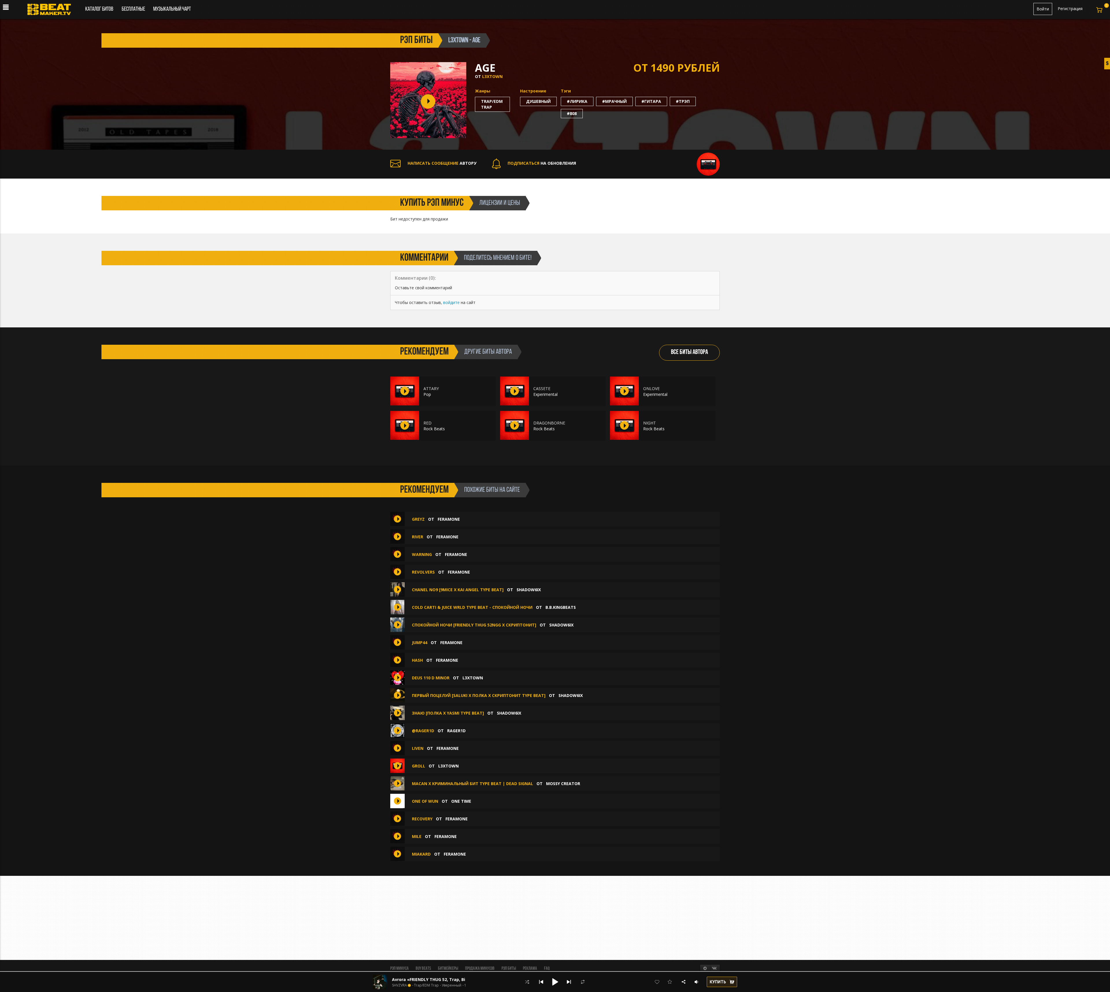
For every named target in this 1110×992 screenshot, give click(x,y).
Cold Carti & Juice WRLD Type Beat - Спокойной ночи (472, 607)
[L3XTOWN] (708, 163)
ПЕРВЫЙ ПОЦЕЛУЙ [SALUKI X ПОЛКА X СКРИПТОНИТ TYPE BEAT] (478, 695)
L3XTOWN (492, 76)
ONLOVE (651, 388)
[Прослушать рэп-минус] (404, 391)
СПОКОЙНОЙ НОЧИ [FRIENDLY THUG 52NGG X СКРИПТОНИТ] (474, 625)
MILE (416, 836)
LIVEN (417, 748)
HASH (417, 660)
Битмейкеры (448, 968)
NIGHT (649, 423)
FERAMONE (449, 519)
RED (427, 423)
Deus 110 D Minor (430, 678)
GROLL (418, 766)
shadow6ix (529, 589)
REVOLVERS (423, 572)
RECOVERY (422, 819)
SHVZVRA (399, 985)
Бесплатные (134, 9)
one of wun (425, 801)
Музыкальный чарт (172, 9)
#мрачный (614, 101)
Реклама (530, 968)
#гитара (651, 101)
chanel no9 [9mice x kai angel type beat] (458, 589)
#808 (572, 113)
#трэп (683, 101)
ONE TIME (461, 801)
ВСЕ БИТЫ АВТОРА (689, 352)
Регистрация (1070, 8)
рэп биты (416, 40)
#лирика (577, 101)
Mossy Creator (563, 783)
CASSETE (541, 388)
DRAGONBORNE (549, 423)
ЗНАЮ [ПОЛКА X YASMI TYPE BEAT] (448, 713)
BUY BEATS (423, 968)
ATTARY (431, 388)
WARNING (422, 554)
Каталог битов (99, 9)
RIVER (417, 536)
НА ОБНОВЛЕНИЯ (542, 163)
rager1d (456, 730)
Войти (1043, 9)
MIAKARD (421, 854)
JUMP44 (419, 642)
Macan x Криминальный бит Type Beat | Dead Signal (473, 783)
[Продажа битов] (51, 11)
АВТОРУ (442, 163)
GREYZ (418, 519)
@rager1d (423, 730)
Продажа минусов (480, 968)
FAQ (547, 968)
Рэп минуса (399, 968)
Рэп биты (509, 968)
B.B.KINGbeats (560, 607)
